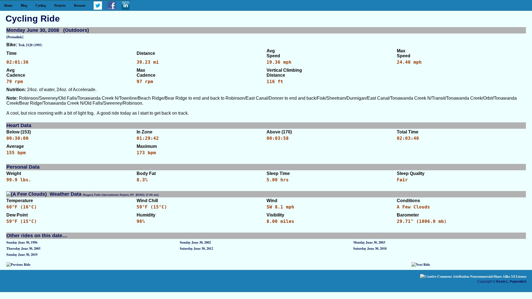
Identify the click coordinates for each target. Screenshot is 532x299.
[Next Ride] (420, 264)
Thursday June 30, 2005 (23, 248)
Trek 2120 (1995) (30, 45)
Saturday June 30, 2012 (196, 248)
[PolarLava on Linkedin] (125, 8)
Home (8, 5)
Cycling (40, 5)
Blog (24, 5)
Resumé (79, 5)
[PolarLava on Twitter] (97, 8)
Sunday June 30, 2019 (21, 254)
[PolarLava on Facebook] (111, 8)
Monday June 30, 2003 (369, 242)
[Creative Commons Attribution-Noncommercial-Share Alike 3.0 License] (473, 276)
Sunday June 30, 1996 (21, 242)
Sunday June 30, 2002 (195, 242)
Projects (60, 5)
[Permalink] (14, 37)
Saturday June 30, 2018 (370, 248)
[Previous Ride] (18, 264)
